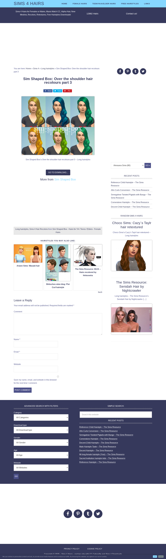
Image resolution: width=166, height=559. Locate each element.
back (100, 292)
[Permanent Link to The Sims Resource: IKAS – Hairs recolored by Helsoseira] (88, 264)
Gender (17, 438)
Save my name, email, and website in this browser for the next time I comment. (35, 381)
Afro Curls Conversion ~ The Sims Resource (130, 190)
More (161, 556)
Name (17, 339)
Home (28, 68)
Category (18, 413)
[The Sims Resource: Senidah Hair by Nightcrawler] (131, 319)
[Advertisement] (83, 45)
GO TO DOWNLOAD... (58, 172)
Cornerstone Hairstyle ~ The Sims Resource (130, 202)
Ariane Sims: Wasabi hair (28, 266)
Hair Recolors (42, 229)
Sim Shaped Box (65, 179)
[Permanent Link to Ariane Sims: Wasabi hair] (28, 261)
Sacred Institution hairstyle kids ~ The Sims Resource (102, 458)
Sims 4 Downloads (114, 554)
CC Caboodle (95, 554)
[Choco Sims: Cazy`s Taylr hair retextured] (131, 256)
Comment (18, 312)
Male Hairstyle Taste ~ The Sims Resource (97, 447)
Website (17, 364)
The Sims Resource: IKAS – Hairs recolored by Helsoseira (88, 272)
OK (155, 556)
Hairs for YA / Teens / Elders (81, 229)
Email (17, 352)
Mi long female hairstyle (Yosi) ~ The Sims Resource (101, 454)
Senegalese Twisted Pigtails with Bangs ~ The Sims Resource (106, 435)
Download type (20, 425)
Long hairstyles (47, 68)
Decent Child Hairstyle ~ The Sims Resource (130, 207)
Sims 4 (36, 68)
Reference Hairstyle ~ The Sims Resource (97, 462)
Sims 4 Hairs (29, 3)
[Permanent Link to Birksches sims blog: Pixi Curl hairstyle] (58, 280)
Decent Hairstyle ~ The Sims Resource (96, 450)
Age (15, 450)
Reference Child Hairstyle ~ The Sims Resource (100, 427)
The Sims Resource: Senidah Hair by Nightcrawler (131, 286)
